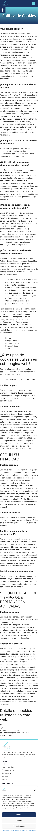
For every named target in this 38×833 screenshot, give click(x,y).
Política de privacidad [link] (21, 830)
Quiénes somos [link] (7, 773)
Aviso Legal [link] (32, 830)
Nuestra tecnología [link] (8, 767)
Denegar (19, 820)
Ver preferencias (19, 826)
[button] (35, 790)
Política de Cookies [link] (8, 830)
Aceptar (19, 815)
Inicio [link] (4, 764)
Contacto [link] (5, 776)
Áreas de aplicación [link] (8, 770)
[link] (2, 10)
